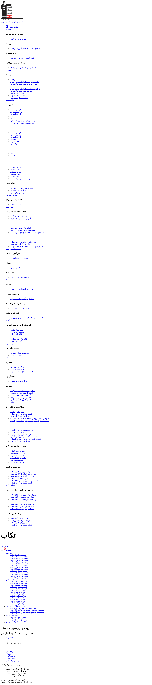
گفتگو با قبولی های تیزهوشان (21, 393)
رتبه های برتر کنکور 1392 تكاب (19, 576)
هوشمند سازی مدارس (19, 98)
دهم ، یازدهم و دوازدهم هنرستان (23, 121)
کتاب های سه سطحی (18, 339)
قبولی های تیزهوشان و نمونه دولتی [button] (16, 606)
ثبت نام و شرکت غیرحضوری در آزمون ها (26, 318)
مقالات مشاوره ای (17, 367)
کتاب (8, 320)
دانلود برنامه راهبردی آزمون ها (22, 188)
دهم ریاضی (14, 139)
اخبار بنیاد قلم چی (17, 93)
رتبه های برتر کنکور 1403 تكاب (19, 558)
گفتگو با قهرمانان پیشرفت (20, 397)
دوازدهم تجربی (16, 112)
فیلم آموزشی (15, 355)
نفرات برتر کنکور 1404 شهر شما (23, 474)
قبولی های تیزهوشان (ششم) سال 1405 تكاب (23, 608)
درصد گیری (10, 656)
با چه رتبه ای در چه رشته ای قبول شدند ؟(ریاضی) (29, 421)
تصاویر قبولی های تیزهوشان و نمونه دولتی (26, 246)
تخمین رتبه (10, 654)
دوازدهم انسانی (16, 114)
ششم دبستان (15, 167)
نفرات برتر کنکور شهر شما (20, 228)
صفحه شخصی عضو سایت (20, 277)
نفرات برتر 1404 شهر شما (20, 521)
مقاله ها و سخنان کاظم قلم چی (22, 372)
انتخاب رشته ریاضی (18, 453)
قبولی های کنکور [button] (11, 580)
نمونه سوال (10, 343)
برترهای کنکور (11, 485)
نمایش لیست (7, 637)
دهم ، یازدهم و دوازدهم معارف (22, 123)
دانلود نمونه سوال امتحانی (20, 353)
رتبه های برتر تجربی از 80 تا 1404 (23, 504)
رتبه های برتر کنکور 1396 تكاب (19, 569)
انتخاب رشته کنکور (17, 451)
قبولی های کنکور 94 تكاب (18, 599)
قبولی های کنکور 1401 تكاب (18, 587)
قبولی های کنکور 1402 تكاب (18, 585)
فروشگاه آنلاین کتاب (18, 334)
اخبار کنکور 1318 (17, 412)
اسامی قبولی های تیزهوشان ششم (23, 230)
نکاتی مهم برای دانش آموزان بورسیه (24, 82)
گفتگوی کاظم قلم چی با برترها (22, 391)
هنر (11, 116)
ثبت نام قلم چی (12, 652)
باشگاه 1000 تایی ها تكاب (17, 619)
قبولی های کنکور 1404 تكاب (18, 581)
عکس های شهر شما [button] (12, 615)
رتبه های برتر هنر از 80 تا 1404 (22, 506)
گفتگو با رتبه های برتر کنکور (21, 414)
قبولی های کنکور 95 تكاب (18, 597)
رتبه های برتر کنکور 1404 (20, 472)
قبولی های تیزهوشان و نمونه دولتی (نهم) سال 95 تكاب (26, 613)
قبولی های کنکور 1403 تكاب (18, 583)
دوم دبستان (14, 176)
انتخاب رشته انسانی (18, 458)
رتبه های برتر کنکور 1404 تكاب (19, 556)
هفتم (12, 158)
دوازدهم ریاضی (16, 109)
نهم (11, 153)
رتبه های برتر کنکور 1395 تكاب (19, 571)
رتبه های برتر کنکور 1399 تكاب (19, 564)
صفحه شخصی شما (13, 249)
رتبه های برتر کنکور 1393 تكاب (19, 574)
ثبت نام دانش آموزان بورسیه (21, 289)
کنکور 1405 (10, 402)
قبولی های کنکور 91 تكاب (18, 605)
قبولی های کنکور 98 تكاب (18, 592)
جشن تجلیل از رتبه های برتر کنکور (23, 242)
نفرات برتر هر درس (18, 193)
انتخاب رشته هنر (16, 460)
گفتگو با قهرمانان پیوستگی (20, 400)
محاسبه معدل (11, 658)
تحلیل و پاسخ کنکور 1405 (20, 441)
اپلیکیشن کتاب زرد (17, 332)
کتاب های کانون (16, 330)
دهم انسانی (14, 144)
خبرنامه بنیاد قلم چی (18, 95)
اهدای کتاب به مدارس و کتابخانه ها (23, 84)
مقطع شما (10, 100)
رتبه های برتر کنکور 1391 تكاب (19, 578)
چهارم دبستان (15, 172)
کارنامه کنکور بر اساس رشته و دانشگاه (25, 439)
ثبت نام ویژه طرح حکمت (20, 308)
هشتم (12, 156)
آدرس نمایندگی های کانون (20, 218)
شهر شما (9, 207)
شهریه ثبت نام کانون (18, 39)
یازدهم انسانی (15, 137)
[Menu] (2, 22)
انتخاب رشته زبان (17, 462)
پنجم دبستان (15, 169)
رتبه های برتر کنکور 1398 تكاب (19, 565)
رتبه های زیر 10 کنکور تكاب (18, 555)
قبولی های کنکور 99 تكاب (18, 590)
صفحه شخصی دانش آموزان (21, 258)
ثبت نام (8, 280)
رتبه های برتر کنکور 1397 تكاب (19, 567)
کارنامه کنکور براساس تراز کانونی (23, 437)
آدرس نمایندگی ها (11, 622)
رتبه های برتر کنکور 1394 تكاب (19, 572)
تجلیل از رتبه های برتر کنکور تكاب (20, 621)
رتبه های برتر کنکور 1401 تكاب (19, 560)
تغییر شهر (5, 546)
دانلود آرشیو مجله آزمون (19, 381)
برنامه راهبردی (11, 195)
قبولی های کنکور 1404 (19, 478)
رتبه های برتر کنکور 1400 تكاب (19, 562)
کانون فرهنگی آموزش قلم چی (13, 22)
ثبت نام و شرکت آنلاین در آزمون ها (24, 68)
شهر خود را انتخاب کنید (19, 216)
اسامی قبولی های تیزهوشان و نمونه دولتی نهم (28, 232)
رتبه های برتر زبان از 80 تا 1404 (22, 509)
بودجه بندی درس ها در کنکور (21, 430)
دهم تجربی (14, 142)
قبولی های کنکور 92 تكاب (18, 603)
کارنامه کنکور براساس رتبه (21, 435)
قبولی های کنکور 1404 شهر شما (23, 476)
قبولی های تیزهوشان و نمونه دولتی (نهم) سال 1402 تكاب (27, 612)
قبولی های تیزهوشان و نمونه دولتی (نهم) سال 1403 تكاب (27, 610)
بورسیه (8, 70)
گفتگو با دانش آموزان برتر (20, 395)
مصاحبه (9, 358)
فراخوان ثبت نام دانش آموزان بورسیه (25, 48)
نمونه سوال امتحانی (13, 661)
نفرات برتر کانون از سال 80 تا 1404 (24, 481)
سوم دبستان (15, 174)
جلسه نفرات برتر (17, 369)
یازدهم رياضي (15, 132)
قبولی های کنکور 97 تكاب (18, 594)
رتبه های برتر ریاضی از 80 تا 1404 (23, 497)
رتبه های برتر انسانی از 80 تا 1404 (23, 499)
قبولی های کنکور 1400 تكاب (18, 589)
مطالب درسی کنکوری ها (20, 416)
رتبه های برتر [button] (9, 553)
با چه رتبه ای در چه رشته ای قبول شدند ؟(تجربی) (29, 418)
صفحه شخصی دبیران (18, 268)
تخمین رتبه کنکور (17, 432)
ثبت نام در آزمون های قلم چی (22, 58)
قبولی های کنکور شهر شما (20, 244)
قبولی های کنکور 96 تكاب (18, 596)
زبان (12, 118)
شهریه (8, 29)
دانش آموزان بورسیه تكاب (18, 617)
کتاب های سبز (16, 341)
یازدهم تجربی (15, 135)
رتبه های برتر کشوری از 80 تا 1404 (23, 495)
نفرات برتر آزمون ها (18, 190)
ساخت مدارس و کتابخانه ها (21, 91)
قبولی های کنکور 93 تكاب (18, 601)
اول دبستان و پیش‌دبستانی (20, 178)
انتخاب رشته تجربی (17, 455)
